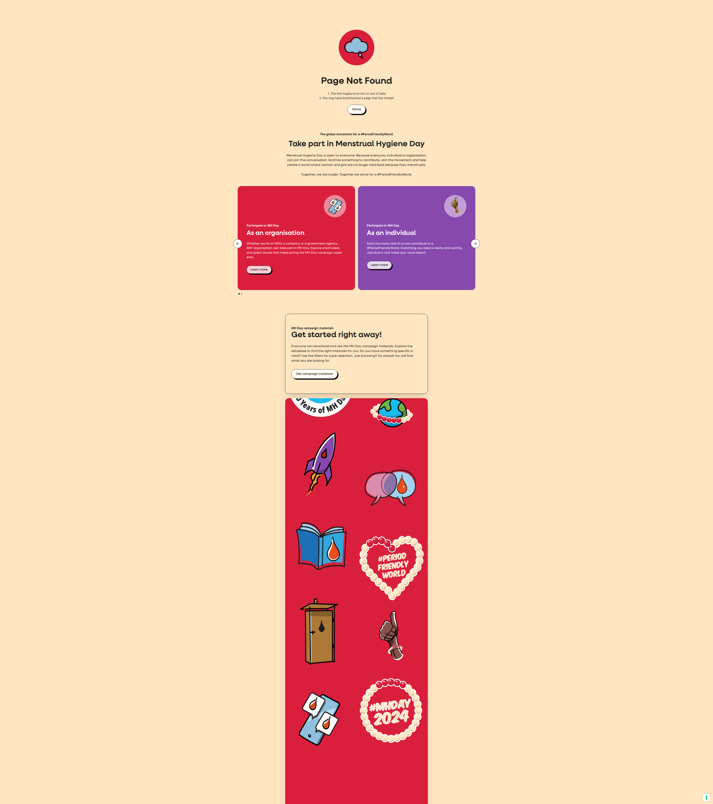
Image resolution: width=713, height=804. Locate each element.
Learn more (259, 269)
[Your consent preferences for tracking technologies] (706, 797)
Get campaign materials (314, 374)
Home (356, 109)
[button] (237, 243)
